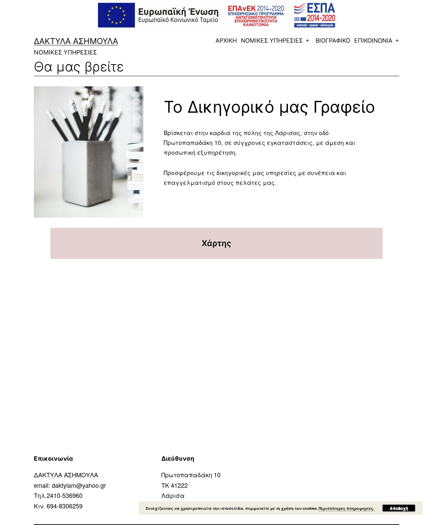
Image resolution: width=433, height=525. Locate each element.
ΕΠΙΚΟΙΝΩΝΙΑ (373, 40)
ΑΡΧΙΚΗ (226, 40)
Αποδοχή (399, 508)
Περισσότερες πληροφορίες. (346, 508)
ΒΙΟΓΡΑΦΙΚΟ (333, 40)
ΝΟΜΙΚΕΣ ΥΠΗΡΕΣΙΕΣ (272, 40)
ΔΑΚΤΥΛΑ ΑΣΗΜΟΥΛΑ (76, 41)
